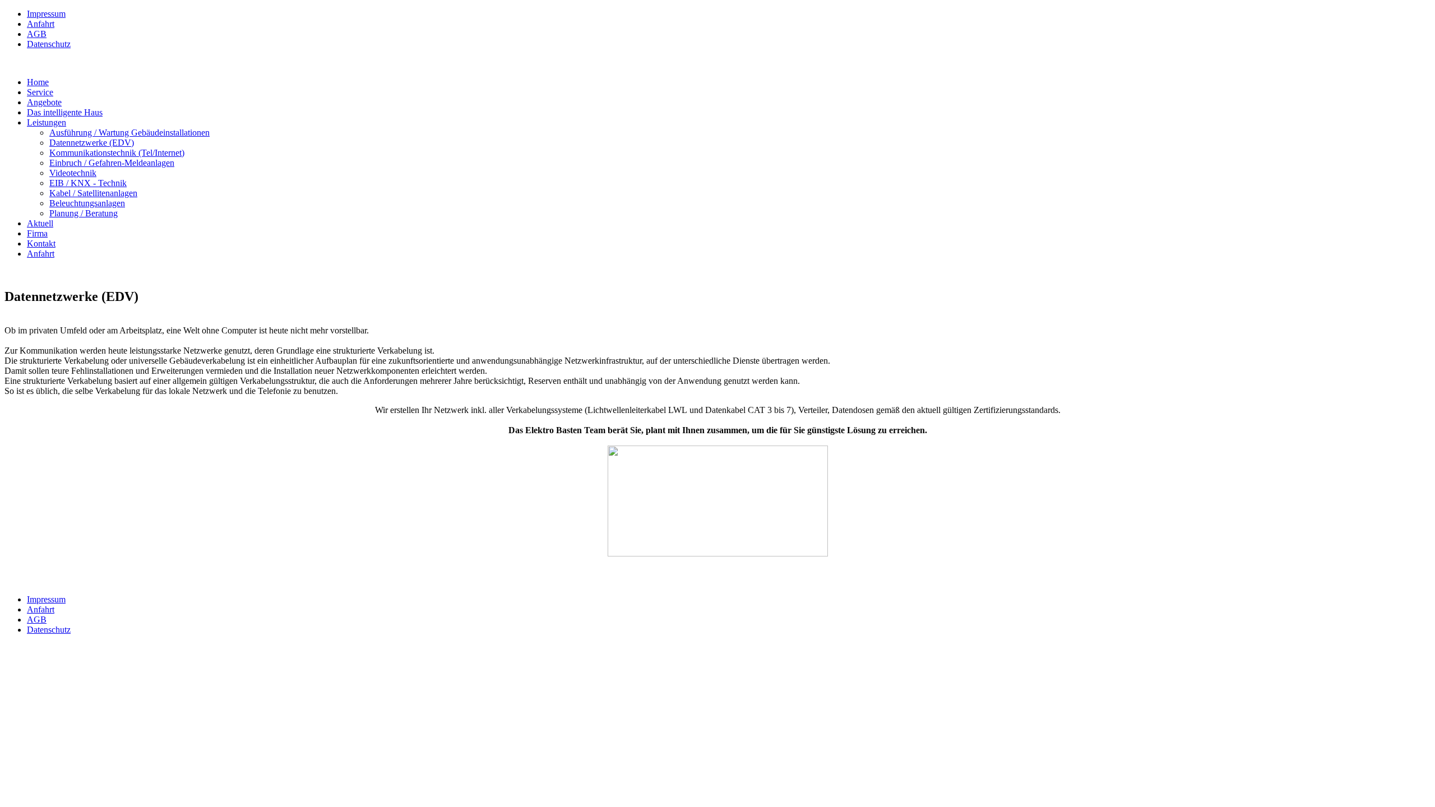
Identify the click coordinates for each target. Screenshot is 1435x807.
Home (38, 82)
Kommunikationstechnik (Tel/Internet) (116, 152)
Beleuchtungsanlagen (87, 203)
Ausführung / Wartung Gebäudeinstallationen (129, 132)
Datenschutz (49, 44)
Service (40, 92)
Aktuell (40, 223)
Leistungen (46, 122)
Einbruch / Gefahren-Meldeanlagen (111, 163)
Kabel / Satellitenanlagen (93, 193)
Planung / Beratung (83, 213)
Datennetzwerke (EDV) (91, 142)
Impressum (46, 13)
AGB (37, 34)
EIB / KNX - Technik (88, 183)
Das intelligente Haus (65, 112)
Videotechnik (72, 173)
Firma (37, 233)
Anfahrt (40, 24)
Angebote (44, 102)
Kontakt (41, 243)
